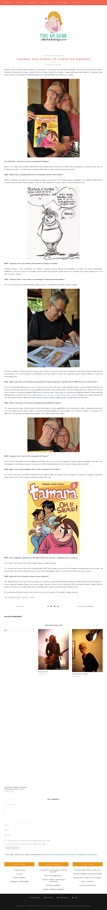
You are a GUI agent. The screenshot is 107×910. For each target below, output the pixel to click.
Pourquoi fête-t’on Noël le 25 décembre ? (87, 878)
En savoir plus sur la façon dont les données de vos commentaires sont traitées (69, 854)
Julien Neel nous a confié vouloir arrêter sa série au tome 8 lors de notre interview (48, 395)
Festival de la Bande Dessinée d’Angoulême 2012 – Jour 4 (15, 788)
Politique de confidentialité (19, 881)
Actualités (76, 2)
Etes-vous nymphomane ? (53, 876)
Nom (6, 825)
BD (6, 597)
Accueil (7, 2)
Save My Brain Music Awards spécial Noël (87, 874)
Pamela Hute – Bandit (80, 674)
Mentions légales (19, 878)
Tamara (25, 597)
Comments (20, 606)
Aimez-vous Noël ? (87, 881)
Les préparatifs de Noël (87, 885)
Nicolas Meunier (86, 606)
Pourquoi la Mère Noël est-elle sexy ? (87, 870)
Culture (32, 2)
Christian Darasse (14, 597)
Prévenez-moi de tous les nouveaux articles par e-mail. (26, 844)
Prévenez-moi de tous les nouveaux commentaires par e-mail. (28, 840)
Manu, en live (43, 672)
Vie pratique (60, 2)
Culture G (46, 2)
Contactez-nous (19, 870)
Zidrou (31, 597)
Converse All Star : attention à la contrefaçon (53, 880)
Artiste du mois (57, 55)
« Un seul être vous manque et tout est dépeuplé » (53, 871)
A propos (19, 874)
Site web (6, 835)
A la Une (46, 55)
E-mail (7, 830)
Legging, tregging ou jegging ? (53, 889)
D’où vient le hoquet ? (53, 885)
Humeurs (20, 2)
